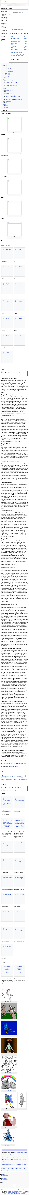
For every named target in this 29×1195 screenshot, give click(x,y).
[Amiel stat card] (7, 864)
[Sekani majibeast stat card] (7, 881)
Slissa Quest (19, 1157)
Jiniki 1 (25, 776)
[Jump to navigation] (2, 1)
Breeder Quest (18, 1164)
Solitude (14, 46)
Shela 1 (2, 778)
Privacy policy (10, 1193)
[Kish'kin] (19, 288)
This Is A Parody (13, 1159)
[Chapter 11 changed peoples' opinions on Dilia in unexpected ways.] (20, 970)
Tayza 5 (7, 776)
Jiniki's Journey (17, 1152)
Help (2, 1182)
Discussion (5, 5)
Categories (3, 1168)
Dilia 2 (18, 776)
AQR (8, 1145)
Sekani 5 (3, 779)
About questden (17, 1193)
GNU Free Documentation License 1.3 (15, 1192)
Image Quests (14, 1168)
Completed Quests (6, 1170)
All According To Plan (17, 52)
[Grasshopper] (7, 253)
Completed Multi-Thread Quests (18, 1170)
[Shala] (7, 356)
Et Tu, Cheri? (15, 49)
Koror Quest (25, 1163)
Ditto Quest (7, 1159)
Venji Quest (8, 1155)
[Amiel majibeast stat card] (19, 933)
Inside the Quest (16, 773)
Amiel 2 (15, 778)
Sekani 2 (7, 778)
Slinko (23, 12)
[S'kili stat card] (19, 915)
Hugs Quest (10, 1163)
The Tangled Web (16, 51)
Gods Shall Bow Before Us (18, 55)
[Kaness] (19, 305)
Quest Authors (4, 1178)
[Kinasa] (7, 322)
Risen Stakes (15, 40)
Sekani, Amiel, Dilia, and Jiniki (21, 779)
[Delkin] (7, 305)
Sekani (13, 47)
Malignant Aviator (16, 41)
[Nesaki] (19, 270)
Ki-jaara (14, 44)
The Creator (9, 1157)
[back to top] (14, 1185)
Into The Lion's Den (22, 61)
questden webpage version (17, 29)
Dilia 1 (15, 776)
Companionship (15, 38)
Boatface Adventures (14, 766)
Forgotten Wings (16, 36)
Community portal (4, 1175)
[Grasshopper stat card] (19, 864)
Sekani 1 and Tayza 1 (12, 775)
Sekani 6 (8, 779)
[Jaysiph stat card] (7, 933)
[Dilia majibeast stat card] (19, 881)
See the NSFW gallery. (11, 790)
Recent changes (4, 1179)
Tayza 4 (3, 776)
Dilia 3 (21, 776)
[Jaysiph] (7, 288)
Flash (25, 36)
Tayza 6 (11, 776)
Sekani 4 (24, 778)
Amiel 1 (5, 775)
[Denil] (19, 339)
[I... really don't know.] (7, 846)
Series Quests (22, 1168)
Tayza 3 (23, 775)
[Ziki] (19, 253)
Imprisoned (14, 43)
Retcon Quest (22, 1155)
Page (2, 5)
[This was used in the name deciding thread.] (19, 801)
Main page (3, 1174)
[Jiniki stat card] (7, 898)
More (9, 4)
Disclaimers (23, 1193)
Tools (26, 5)
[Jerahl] (19, 322)
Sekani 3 (20, 778)
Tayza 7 (11, 778)
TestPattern (8, 1072)
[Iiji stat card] (7, 950)
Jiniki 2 (11, 779)
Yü (22, 1164)
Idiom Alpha (9, 1127)
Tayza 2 (19, 775)
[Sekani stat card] (19, 846)
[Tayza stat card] (19, 898)
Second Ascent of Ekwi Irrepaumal (8, 1164)
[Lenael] (7, 339)
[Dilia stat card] (7, 915)
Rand (9, 1108)
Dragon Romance (5, 1161)
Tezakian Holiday (7, 1154)
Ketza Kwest (18, 1159)
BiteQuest (9, 1001)
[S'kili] (7, 270)
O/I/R (25, 1164)
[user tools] (26, 1)
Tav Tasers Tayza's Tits (17, 1163)
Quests (8, 1168)
